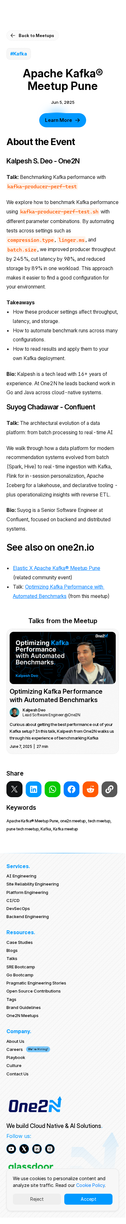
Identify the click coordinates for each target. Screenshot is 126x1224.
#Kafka (18, 54)
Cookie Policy (90, 1185)
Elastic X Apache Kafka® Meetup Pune (56, 568)
